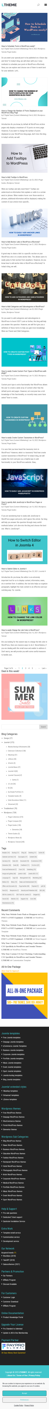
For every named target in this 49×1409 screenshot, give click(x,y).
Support (24, 899)
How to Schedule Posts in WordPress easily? (18, 46)
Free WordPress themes (12, 1113)
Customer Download (10, 1302)
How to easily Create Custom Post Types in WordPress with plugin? (23, 372)
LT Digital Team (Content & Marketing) (15, 49)
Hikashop (11, 755)
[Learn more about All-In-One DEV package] (24, 1018)
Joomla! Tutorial (13, 775)
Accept (24, 1393)
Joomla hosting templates (12, 1075)
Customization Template (21, 960)
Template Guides (13, 796)
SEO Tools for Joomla (23, 894)
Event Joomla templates (12, 1067)
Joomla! (7, 742)
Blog (24, 853)
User (33, 899)
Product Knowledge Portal (13, 1317)
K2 (9, 788)
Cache (41, 853)
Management (25, 878)
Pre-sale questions (10, 1213)
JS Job (10, 784)
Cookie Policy (18, 1405)
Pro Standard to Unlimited (12, 1329)
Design (6, 738)
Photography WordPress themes (15, 1170)
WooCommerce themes (12, 1121)
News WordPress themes (12, 1145)
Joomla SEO (33, 874)
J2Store (10, 759)
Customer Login (9, 1297)
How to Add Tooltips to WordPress (14, 177)
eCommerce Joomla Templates (15, 1046)
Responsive (14, 890)
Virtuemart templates (11, 1095)
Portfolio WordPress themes (13, 1187)
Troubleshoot (9, 808)
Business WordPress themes (13, 1149)
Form (22, 869)
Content (33, 857)
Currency (6, 861)
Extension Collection (15, 751)
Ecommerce (36, 861)
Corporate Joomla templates (13, 1054)
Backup (15, 853)
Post (5, 890)
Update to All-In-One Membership (15, 1333)
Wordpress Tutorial (13, 183)
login (15, 878)
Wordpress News (14, 838)
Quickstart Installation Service (14, 1221)
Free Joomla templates (11, 1037)
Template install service (12, 1233)
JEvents (10, 763)
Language (6, 878)
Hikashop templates (10, 1091)
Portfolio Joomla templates (13, 1058)
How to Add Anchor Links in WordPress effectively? (20, 242)
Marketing (37, 878)
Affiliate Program (9, 1280)
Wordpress (8, 812)
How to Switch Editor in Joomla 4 (13, 569)
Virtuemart (11, 804)
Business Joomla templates (13, 1050)
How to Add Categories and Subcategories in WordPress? (23, 306)
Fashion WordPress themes (13, 1158)
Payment (35, 886)
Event (15, 865)
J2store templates (10, 1099)
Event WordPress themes (12, 1195)
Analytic (6, 853)
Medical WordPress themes (13, 1183)
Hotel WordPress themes (12, 1166)
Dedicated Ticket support (12, 1217)
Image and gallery (9, 874)
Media (5, 882)
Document (24, 861)
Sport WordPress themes (12, 1200)
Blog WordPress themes (12, 1141)
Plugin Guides (11, 52)
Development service (11, 1241)
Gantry (14, 780)
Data (15, 861)
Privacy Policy (29, 1405)
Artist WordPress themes (12, 1174)
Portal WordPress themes (12, 1125)
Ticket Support (40, 939)
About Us (11, 1375)
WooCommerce (8, 903)
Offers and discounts (9, 886)
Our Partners (7, 1276)
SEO (42, 890)
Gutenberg (31, 869)
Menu (14, 882)
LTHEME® (23, 1372)
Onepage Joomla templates (13, 1042)
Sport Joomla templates (12, 1071)
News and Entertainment (28, 882)
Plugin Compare (13, 821)
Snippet (36, 894)
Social (5, 899)
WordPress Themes (19, 950)
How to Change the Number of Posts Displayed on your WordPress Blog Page (22, 112)
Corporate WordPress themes (14, 1179)
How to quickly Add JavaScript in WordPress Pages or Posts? (21, 503)
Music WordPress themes (12, 1191)
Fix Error (35, 865)
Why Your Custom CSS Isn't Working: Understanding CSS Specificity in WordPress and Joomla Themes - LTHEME (23, 946)
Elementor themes (10, 1129)
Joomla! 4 (42, 571)
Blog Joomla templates (11, 1079)
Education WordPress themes (14, 1153)
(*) (15, 1253)
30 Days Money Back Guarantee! (13, 1353)
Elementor (15, 830)
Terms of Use (21, 1375)
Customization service (11, 1237)
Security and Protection (29, 890)
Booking (32, 853)
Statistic (14, 899)
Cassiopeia (22, 857)
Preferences (24, 1400)
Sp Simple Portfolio (14, 792)
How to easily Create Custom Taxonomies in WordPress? (22, 438)
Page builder (24, 886)
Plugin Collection (13, 817)
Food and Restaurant (9, 869)
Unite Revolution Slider (15, 800)
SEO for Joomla (8, 894)
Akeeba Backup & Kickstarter (17, 747)
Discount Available (10, 1284)
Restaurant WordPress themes (14, 1162)
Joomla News (12, 767)
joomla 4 (22, 874)
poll (43, 886)
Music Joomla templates (12, 1063)
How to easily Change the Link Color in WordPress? (20, 630)
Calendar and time (9, 857)
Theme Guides (13, 834)
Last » (44, 668)
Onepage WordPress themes (13, 1117)
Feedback (25, 865)
